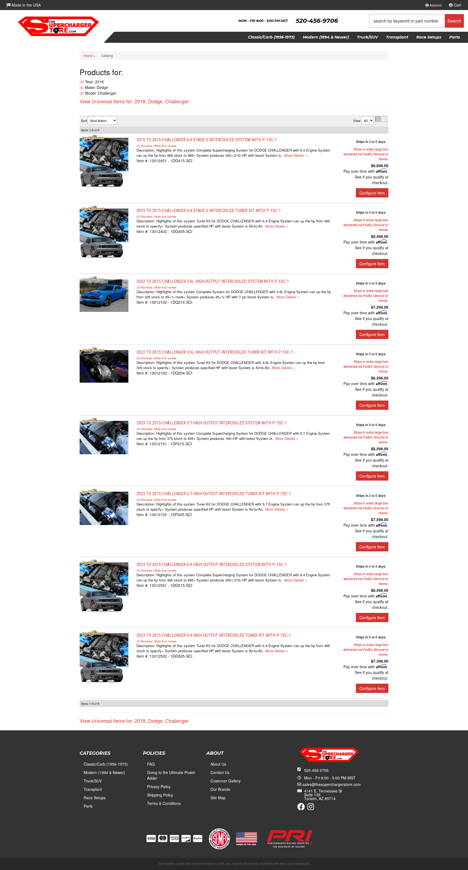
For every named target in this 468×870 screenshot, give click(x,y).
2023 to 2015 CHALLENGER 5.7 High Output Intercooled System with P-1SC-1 (211, 423)
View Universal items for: (134, 101)
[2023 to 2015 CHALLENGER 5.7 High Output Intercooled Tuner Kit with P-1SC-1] (104, 507)
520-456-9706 (316, 770)
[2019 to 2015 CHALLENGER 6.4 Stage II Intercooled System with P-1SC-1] (104, 162)
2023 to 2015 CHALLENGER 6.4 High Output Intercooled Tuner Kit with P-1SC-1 (213, 635)
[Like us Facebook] (301, 808)
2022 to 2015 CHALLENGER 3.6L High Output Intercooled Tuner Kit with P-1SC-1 (214, 352)
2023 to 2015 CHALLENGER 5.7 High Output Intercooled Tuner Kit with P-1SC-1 (213, 493)
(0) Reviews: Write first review (156, 145)
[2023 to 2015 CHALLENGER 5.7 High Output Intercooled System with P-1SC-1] (104, 437)
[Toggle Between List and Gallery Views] (381, 119)
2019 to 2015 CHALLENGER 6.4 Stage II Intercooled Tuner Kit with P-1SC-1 (208, 210)
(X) (82, 82)
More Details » (295, 155)
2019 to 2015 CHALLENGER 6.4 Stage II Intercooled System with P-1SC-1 (206, 139)
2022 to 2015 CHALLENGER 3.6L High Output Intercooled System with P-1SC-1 (212, 281)
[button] (416, 21)
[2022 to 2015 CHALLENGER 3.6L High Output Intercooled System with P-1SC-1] (104, 295)
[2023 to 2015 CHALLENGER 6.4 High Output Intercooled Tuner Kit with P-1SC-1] (104, 657)
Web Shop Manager (294, 864)
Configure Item (372, 193)
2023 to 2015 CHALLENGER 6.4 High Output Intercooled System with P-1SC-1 (211, 564)
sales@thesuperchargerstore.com (332, 784)
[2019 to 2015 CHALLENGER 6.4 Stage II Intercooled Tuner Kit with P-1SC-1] (104, 232)
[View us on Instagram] (310, 808)
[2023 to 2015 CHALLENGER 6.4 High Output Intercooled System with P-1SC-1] (104, 586)
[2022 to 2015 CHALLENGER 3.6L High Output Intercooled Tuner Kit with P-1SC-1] (104, 366)
